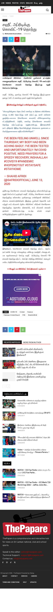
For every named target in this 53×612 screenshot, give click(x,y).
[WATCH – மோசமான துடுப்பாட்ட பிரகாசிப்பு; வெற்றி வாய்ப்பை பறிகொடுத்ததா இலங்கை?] (9, 497)
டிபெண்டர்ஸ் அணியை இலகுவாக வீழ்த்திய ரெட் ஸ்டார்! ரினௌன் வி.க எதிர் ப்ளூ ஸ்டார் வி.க (33, 364)
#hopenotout (14, 165)
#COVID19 (10, 161)
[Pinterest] (17, 39)
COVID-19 (13, 312)
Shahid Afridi (32, 315)
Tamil (12, 16)
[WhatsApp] (22, 39)
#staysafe (33, 165)
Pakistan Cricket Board (12, 315)
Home (5, 16)
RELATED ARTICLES (12, 342)
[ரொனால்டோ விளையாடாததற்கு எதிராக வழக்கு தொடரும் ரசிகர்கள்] (9, 403)
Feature (30, 312)
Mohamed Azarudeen (13, 34)
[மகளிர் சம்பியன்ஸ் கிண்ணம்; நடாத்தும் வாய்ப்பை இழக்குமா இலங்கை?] (9, 352)
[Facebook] (5, 39)
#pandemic (26, 161)
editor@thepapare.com (31, 552)
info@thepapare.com (22, 558)
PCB (24, 315)
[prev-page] (4, 386)
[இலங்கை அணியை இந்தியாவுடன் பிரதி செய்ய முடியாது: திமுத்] (9, 428)
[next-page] (8, 386)
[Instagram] (7, 562)
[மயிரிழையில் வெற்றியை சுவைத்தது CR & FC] (9, 416)
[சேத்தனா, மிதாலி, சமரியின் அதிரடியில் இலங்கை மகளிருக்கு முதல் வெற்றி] (9, 376)
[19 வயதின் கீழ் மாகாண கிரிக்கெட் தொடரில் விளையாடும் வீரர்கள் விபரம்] (9, 440)
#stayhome (12, 169)
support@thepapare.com (32, 555)
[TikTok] (11, 562)
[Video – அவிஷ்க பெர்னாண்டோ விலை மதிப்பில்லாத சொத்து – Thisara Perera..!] (9, 452)
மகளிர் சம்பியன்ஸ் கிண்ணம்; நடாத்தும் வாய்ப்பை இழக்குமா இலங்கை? (30, 352)
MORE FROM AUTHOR (32, 342)
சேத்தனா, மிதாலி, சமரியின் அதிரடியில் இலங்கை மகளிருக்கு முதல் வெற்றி (31, 376)
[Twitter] (11, 39)
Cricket (22, 312)
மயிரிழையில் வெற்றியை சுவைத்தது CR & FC (33, 413)
